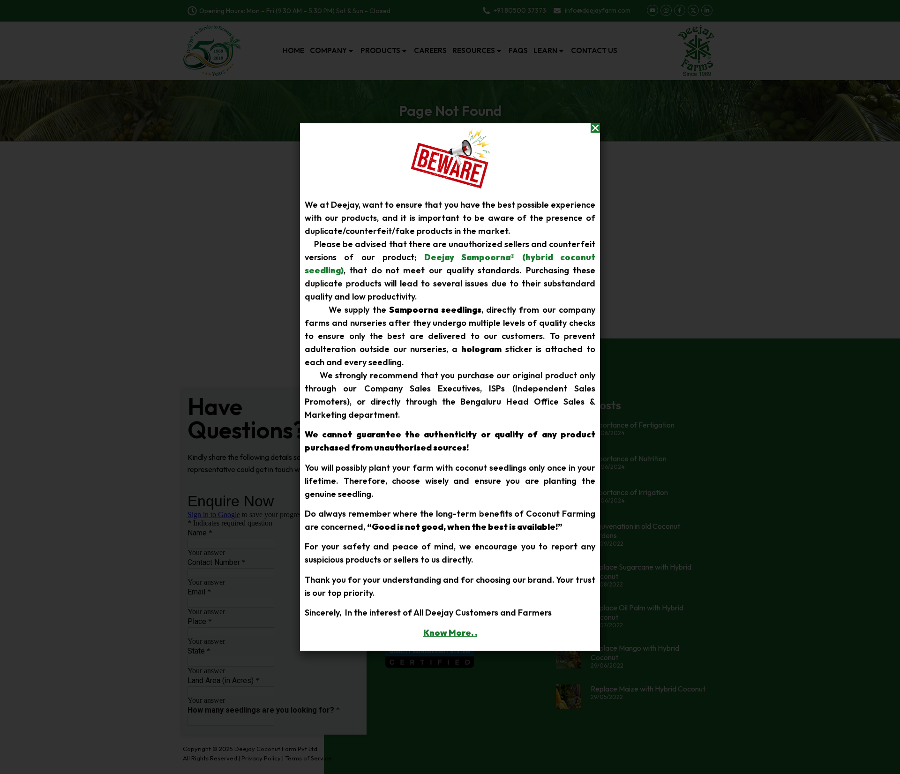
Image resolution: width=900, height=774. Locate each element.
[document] (450, 387)
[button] (595, 128)
